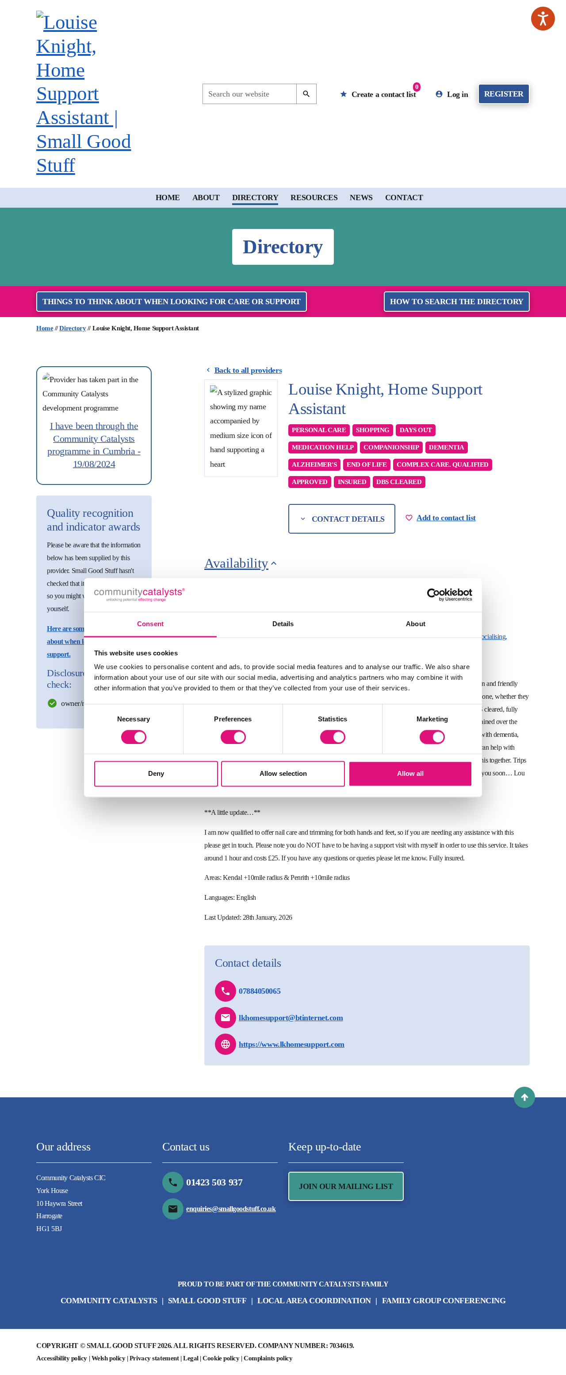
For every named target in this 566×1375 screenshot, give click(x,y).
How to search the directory (457, 301)
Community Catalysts (109, 1300)
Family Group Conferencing (444, 1300)
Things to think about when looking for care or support (171, 301)
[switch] (233, 737)
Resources (314, 197)
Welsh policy (109, 1358)
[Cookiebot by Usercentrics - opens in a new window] (433, 594)
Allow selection (283, 774)
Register (504, 93)
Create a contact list (383, 91)
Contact (404, 197)
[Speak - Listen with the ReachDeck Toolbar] (543, 19)
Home (168, 197)
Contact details (347, 519)
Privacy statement (154, 1358)
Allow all (410, 774)
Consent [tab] (150, 624)
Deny (156, 774)
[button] (524, 1097)
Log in (456, 94)
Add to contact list (446, 517)
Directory (255, 197)
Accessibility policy (61, 1358)
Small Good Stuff (207, 1300)
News (361, 197)
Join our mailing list (346, 1186)
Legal (191, 1358)
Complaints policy (268, 1358)
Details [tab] (283, 624)
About (206, 197)
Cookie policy (221, 1358)
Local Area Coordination (314, 1300)
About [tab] (415, 624)
